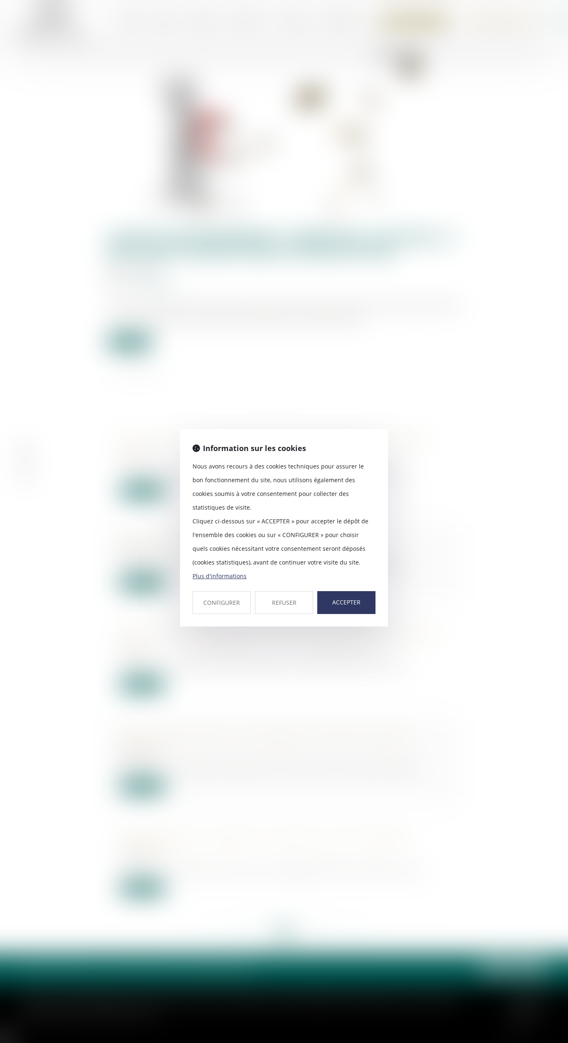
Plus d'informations (220, 576)
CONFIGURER (221, 603)
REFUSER (284, 603)
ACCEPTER (346, 602)
